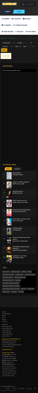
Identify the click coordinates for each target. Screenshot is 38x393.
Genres (6, 19)
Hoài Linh (24, 271)
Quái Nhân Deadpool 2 (8, 343)
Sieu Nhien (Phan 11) (19, 277)
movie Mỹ (5, 324)
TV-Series (7, 25)
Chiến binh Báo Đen (8, 346)
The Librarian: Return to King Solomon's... (21, 247)
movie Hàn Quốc (7, 326)
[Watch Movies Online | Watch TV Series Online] (10, 3)
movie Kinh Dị (6, 336)
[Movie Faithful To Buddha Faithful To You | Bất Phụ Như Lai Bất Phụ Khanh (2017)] (9, 185)
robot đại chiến (19, 274)
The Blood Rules (17, 228)
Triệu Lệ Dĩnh (6, 291)
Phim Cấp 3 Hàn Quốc (8, 274)
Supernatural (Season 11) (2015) (11, 286)
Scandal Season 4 (18, 191)
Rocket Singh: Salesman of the (21, 219)
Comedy (4, 321)
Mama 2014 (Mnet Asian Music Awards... (21, 238)
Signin (19, 11)
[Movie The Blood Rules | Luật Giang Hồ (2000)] (9, 231)
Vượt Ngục (14, 291)
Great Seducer (17, 173)
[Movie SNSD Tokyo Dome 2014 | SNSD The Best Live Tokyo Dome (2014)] (9, 203)
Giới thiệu (22, 388)
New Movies (8, 31)
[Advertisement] (19, 93)
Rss (35, 388)
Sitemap (29, 388)
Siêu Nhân (17, 280)
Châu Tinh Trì (6, 271)
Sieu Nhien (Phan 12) (8, 280)
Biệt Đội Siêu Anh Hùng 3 (9, 341)
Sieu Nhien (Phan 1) (30, 274)
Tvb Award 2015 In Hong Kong (21, 210)
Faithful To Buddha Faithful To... (22, 182)
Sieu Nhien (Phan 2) (8, 277)
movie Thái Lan (6, 330)
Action (4, 315)
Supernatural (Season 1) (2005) (11, 283)
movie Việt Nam (6, 332)
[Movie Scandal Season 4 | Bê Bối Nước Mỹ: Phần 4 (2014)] (9, 194)
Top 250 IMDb (30, 31)
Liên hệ (14, 388)
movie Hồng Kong (7, 328)
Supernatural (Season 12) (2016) (11, 288)
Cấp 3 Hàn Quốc (15, 271)
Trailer (19, 31)
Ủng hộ (8, 388)
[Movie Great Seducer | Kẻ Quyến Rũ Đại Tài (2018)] (9, 175)
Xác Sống (20, 291)
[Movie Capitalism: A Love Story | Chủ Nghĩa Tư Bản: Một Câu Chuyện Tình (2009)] (9, 258)
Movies (27, 19)
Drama (4, 319)
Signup (7, 11)
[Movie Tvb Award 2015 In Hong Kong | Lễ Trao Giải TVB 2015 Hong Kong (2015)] (9, 212)
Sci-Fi (3, 317)
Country (17, 19)
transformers (30, 288)
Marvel (29, 271)
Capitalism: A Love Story (19, 256)
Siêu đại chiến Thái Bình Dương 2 (12, 345)
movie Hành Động (7, 334)
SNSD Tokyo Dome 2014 (20, 200)
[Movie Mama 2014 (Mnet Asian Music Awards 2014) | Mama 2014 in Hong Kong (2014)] (9, 240)
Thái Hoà (23, 288)
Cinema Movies (21, 25)
